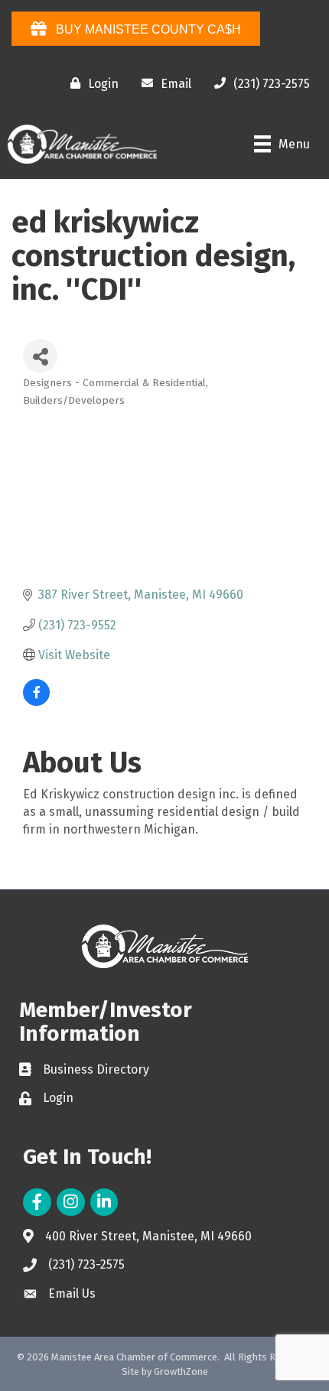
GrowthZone (181, 1371)
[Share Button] (40, 356)
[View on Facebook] (36, 701)
